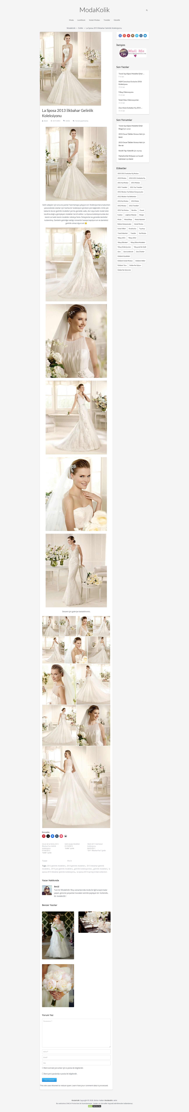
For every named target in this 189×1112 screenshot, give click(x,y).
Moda (71, 20)
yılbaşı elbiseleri (123, 242)
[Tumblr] (141, 35)
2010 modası (122, 178)
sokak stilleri (122, 229)
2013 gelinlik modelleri (76, 866)
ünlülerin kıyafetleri (124, 256)
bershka (134, 210)
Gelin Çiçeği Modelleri (72, 844)
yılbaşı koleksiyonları (124, 247)
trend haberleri (123, 233)
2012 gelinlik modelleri (56, 866)
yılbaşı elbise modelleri (137, 242)
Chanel (142, 210)
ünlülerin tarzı (122, 265)
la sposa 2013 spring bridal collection (92, 872)
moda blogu (128, 219)
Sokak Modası (94, 20)
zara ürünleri (140, 251)
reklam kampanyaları (124, 224)
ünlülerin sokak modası (125, 261)
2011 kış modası (123, 183)
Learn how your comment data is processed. (90, 1085)
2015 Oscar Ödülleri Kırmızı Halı (130, 134)
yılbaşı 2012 (132, 238)
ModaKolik (94, 9)
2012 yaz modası (123, 210)
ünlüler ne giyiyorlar (124, 270)
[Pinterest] (128, 35)
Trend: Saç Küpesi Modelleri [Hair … (131, 74)
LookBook (81, 20)
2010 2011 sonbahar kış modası (128, 173)
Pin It (69, 861)
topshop (142, 229)
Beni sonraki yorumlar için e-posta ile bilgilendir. (63, 1068)
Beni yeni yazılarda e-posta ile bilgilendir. (60, 1074)
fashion (120, 215)
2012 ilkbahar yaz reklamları (127, 196)
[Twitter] (136, 35)
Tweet (44, 861)
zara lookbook (128, 251)
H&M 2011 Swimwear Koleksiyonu (95, 845)
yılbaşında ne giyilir (140, 247)
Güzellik (117, 20)
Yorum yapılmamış (81, 121)
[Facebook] (120, 35)
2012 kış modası (123, 201)
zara (119, 251)
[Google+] (124, 35)
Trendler (107, 20)
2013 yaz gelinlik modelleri (62, 869)
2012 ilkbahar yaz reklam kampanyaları (130, 192)
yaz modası (142, 233)
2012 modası (122, 206)
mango (141, 215)
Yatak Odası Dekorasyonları (129, 100)
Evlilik (80, 28)
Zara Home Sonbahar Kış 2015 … (130, 108)
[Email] (145, 35)
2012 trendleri (134, 206)
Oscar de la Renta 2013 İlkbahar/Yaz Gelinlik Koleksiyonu (50, 846)
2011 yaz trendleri (136, 187)
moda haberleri (140, 219)
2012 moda (135, 201)
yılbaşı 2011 (121, 238)
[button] (50, 626)
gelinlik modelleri (100, 869)
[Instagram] (132, 35)
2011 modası (135, 183)
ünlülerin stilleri (140, 261)
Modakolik (108, 1100)
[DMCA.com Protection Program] (94, 1107)
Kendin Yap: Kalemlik (126, 151)
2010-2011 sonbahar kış (137, 178)
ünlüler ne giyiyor (135, 265)
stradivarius (132, 229)
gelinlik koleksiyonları (83, 869)
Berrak (121, 145)
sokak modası (138, 224)
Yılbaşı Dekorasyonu (126, 92)
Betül (46, 121)
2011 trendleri (122, 187)
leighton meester (130, 215)
